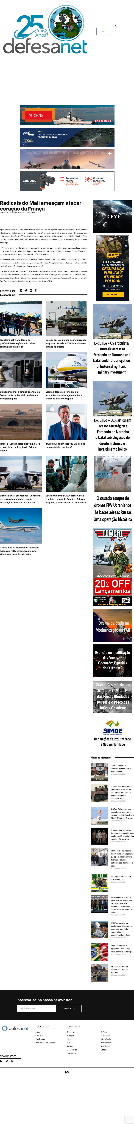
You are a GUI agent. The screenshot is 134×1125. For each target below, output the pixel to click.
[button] (115, 26)
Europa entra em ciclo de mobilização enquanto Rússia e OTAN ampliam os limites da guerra (66, 343)
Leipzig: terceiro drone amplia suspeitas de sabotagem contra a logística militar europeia (64, 395)
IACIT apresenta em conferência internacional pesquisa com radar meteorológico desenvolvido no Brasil (122, 929)
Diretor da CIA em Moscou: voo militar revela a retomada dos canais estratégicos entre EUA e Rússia (20, 499)
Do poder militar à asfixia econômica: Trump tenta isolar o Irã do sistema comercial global (20, 395)
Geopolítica (31, 213)
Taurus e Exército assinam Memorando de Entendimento (121, 768)
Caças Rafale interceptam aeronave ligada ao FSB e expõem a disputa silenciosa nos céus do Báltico (19, 551)
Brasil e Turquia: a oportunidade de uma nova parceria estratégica (122, 949)
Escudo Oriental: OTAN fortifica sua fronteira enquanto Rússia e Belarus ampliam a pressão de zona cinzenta (66, 499)
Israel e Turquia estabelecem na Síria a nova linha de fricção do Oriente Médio (20, 447)
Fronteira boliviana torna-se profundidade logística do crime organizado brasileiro (17, 343)
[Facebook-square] (1, 1061)
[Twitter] (7, 1061)
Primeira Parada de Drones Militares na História (119, 969)
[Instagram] (12, 1061)
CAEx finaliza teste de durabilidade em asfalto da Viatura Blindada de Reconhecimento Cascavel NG (121, 792)
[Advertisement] (67, 75)
